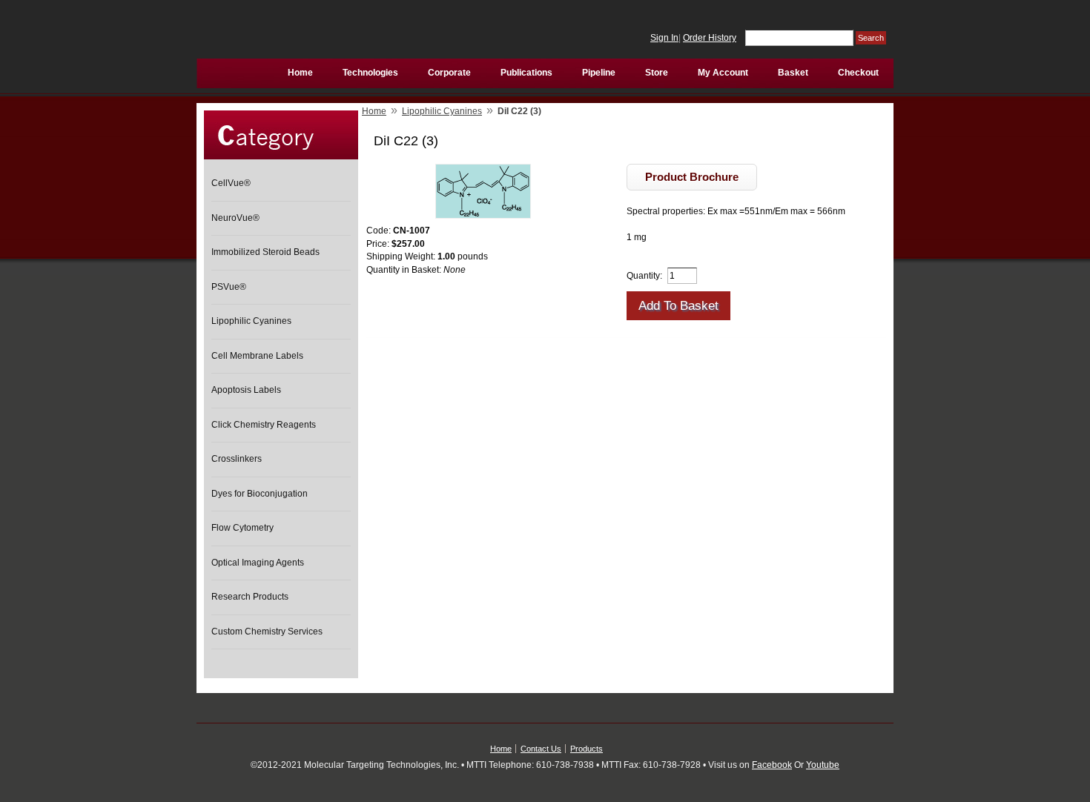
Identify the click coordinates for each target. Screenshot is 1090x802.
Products (586, 748)
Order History (709, 38)
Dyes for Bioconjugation (259, 493)
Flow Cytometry (242, 528)
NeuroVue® (235, 218)
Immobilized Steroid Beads (265, 252)
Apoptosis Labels (246, 390)
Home (374, 111)
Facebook (772, 765)
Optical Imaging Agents (257, 562)
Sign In (664, 38)
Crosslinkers (236, 459)
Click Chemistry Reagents (263, 425)
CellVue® (231, 183)
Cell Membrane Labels (257, 356)
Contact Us (541, 748)
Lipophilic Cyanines (251, 321)
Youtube (822, 765)
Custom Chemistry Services (267, 631)
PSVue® (228, 287)
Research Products (249, 596)
